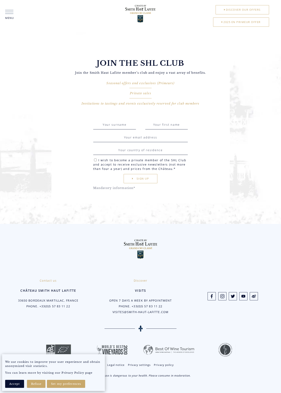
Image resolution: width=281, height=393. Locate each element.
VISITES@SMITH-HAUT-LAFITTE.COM (140, 312)
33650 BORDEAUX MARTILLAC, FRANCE (48, 300)
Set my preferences (66, 384)
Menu (9, 18)
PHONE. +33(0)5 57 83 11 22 (48, 306)
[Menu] (9, 12)
